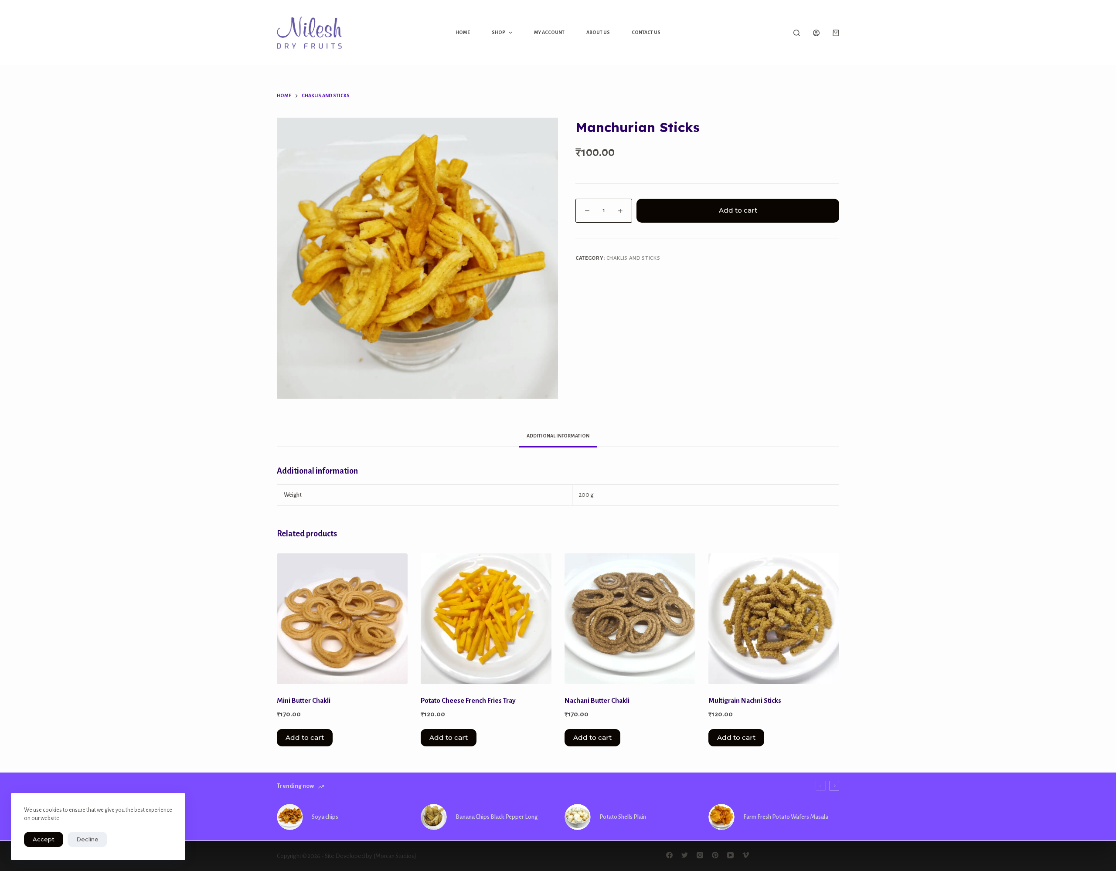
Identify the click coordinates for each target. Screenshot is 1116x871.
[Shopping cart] (836, 33)
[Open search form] (796, 33)
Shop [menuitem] (498, 32)
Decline (87, 839)
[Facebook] (669, 855)
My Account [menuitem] (549, 32)
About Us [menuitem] (598, 32)
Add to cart (738, 210)
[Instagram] (700, 855)
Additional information (558, 435)
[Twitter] (684, 855)
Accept (43, 839)
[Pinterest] (715, 855)
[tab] (558, 436)
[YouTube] (730, 855)
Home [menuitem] (463, 32)
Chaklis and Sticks (633, 258)
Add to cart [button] (305, 737)
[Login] (816, 33)
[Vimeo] (745, 855)
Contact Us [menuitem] (646, 32)
